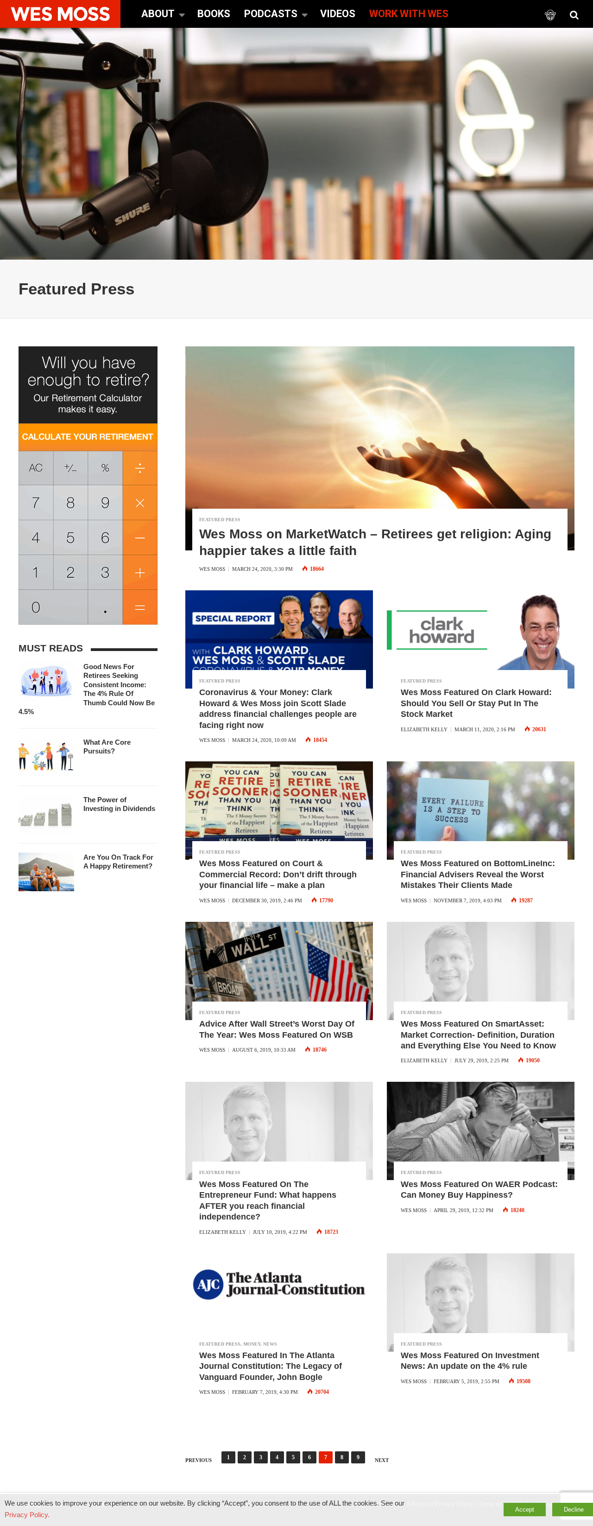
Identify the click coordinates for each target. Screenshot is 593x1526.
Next (382, 1460)
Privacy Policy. (27, 1515)
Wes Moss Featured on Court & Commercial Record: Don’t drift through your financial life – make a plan (278, 874)
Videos (337, 13)
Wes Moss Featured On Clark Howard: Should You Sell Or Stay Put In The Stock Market (476, 703)
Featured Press (219, 519)
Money (251, 1344)
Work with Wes (408, 13)
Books (213, 13)
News (270, 1344)
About (158, 13)
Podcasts (270, 13)
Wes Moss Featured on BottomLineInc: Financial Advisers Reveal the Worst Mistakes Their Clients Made (478, 874)
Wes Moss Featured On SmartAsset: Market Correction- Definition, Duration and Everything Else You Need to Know (478, 1034)
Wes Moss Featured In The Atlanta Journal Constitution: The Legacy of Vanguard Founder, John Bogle (270, 1366)
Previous (198, 1460)
